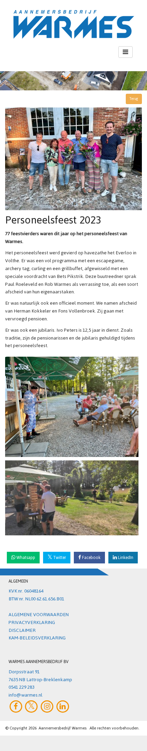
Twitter (59, 557)
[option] (73, 80)
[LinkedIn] (62, 706)
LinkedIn (125, 557)
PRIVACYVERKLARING (32, 622)
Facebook (91, 557)
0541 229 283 (22, 687)
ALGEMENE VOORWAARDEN (39, 614)
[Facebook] (16, 706)
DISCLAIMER (22, 630)
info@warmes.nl (25, 695)
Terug (134, 98)
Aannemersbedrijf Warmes (62, 728)
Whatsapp (25, 557)
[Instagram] (47, 706)
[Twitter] (31, 706)
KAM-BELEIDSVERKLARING (37, 637)
